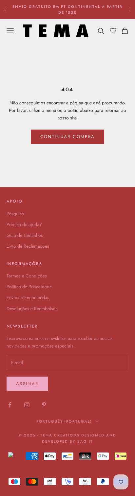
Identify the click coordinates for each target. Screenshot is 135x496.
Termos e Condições (27, 276)
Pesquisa (15, 213)
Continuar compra (67, 136)
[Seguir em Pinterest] (44, 404)
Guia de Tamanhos (25, 235)
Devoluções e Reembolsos (32, 308)
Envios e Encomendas (28, 297)
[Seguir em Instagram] (27, 404)
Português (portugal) (64, 421)
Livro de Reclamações (28, 246)
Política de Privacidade (29, 286)
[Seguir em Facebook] (10, 404)
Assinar (27, 384)
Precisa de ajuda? (24, 224)
